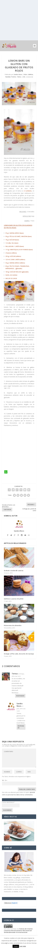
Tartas (19, 77)
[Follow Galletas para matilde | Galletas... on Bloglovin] (11, 903)
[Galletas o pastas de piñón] (19, 586)
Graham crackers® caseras (13, 570)
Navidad (7, 77)
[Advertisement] (19, 20)
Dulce (25, 74)
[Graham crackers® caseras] (19, 557)
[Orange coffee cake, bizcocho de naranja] (19, 641)
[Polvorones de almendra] (19, 613)
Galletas (30, 74)
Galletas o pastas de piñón (13, 599)
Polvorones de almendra (12, 625)
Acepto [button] (16, 946)
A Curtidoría (27, 191)
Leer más (22, 946)
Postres (13, 77)
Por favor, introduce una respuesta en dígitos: (16, 776)
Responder (20, 696)
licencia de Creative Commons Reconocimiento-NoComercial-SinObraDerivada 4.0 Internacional (18, 930)
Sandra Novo (18, 74)
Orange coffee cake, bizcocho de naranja (19, 654)
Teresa (15, 673)
